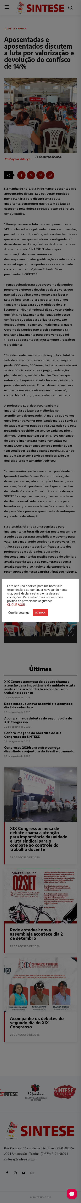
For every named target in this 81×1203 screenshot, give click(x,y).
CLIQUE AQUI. (16, 605)
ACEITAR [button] (40, 612)
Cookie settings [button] (18, 613)
